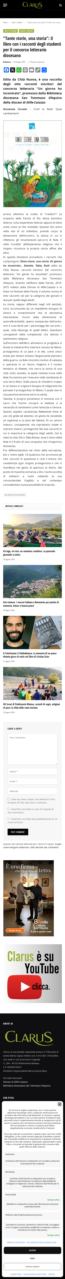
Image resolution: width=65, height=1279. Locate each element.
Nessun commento (38, 62)
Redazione (7, 62)
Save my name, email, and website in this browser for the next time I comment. (31, 801)
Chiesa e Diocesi (26, 31)
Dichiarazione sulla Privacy (35, 1274)
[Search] (60, 5)
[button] (59, 1104)
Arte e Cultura (10, 31)
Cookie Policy (16, 1274)
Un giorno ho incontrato (15, 494)
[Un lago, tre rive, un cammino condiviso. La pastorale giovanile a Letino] (32, 530)
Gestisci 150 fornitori (16, 1242)
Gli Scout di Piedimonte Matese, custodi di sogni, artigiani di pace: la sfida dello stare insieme (31, 705)
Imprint (51, 1274)
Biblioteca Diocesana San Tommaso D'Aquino (26, 1085)
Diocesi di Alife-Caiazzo (15, 1081)
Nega (32, 1258)
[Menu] (5, 5)
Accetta (32, 1250)
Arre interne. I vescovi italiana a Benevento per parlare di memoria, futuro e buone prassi (31, 603)
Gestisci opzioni (32, 1266)
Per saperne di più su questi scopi (41, 1242)
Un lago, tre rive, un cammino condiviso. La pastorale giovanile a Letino (29, 552)
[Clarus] (32, 5)
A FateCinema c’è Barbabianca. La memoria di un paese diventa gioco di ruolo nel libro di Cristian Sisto (29, 655)
